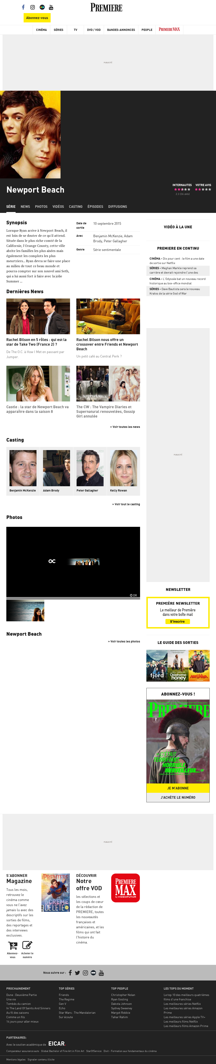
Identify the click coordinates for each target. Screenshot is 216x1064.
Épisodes (95, 206)
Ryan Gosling (119, 999)
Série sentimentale (107, 250)
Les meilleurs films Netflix (181, 1021)
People (147, 29)
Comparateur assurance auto (22, 1051)
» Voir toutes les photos (124, 641)
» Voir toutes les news (125, 427)
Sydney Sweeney (121, 1008)
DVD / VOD (94, 29)
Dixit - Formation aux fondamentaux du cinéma (130, 1051)
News (25, 206)
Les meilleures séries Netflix (182, 1003)
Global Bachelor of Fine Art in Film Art (62, 1051)
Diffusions (117, 206)
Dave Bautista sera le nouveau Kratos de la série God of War (175, 291)
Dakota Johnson (121, 1003)
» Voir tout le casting (126, 504)
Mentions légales (16, 1059)
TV (75, 29)
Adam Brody (51, 490)
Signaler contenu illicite (41, 1059)
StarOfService (93, 1051)
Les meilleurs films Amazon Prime (186, 1026)
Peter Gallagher (115, 241)
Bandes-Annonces (121, 29)
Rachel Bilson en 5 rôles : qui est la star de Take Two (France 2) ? (36, 341)
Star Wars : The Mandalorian (77, 1012)
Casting (75, 206)
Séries (58, 29)
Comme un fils (15, 1017)
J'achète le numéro (178, 797)
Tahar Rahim (119, 1017)
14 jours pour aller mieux (22, 1021)
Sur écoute (66, 1017)
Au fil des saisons (17, 1012)
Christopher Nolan (123, 995)
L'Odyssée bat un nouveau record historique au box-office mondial (178, 281)
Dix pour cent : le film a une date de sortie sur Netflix (177, 261)
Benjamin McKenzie (107, 236)
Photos (41, 206)
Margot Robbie (120, 1012)
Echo (62, 1008)
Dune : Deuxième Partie (21, 995)
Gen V (62, 1003)
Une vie (11, 999)
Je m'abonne (178, 788)
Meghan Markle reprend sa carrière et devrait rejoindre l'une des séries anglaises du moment (174, 271)
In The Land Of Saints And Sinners (28, 1008)
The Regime (66, 999)
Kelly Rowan (118, 490)
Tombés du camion (18, 1003)
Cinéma (41, 29)
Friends (64, 995)
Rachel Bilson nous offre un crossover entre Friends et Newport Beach (107, 344)
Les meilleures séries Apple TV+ (184, 1017)
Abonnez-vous (37, 18)
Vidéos (58, 206)
